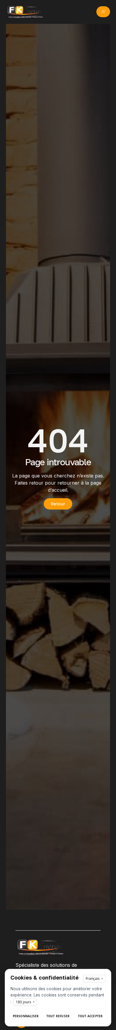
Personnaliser (26, 1016)
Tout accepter (90, 1016)
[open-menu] (103, 11)
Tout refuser (58, 1016)
